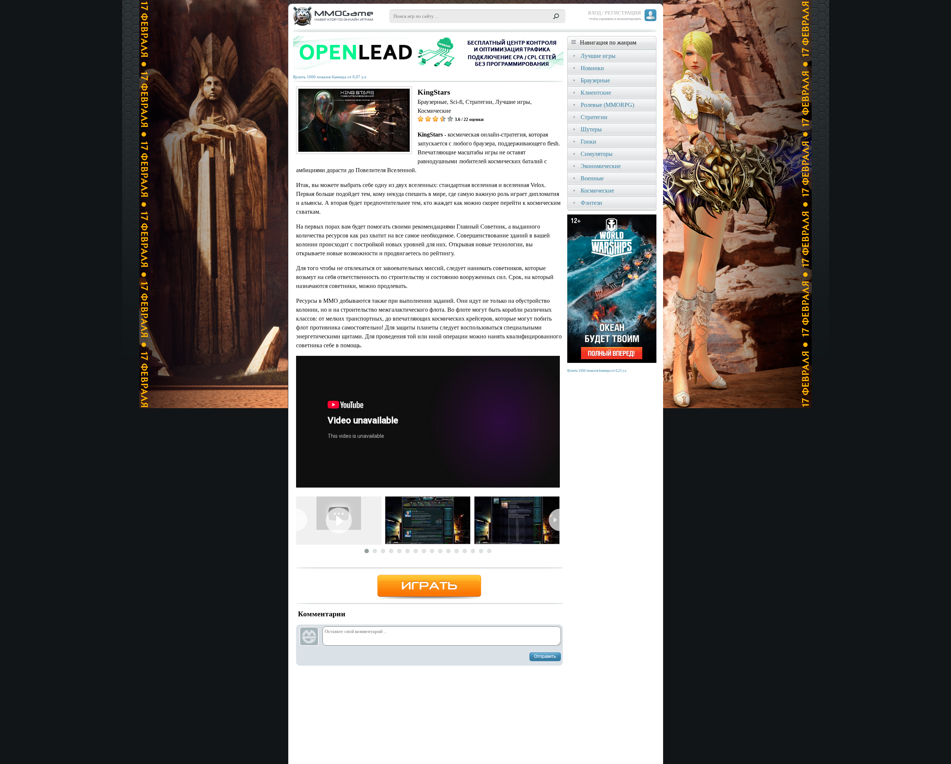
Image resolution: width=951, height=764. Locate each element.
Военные (592, 178)
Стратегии (594, 117)
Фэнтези (591, 203)
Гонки (588, 141)
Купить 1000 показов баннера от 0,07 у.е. (330, 77)
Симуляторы (597, 154)
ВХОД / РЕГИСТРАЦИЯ (614, 13)
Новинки (592, 68)
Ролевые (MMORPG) (607, 105)
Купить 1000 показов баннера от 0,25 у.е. (597, 371)
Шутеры (591, 129)
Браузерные (595, 80)
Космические (597, 190)
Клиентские (596, 92)
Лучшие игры (598, 56)
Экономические (601, 166)
